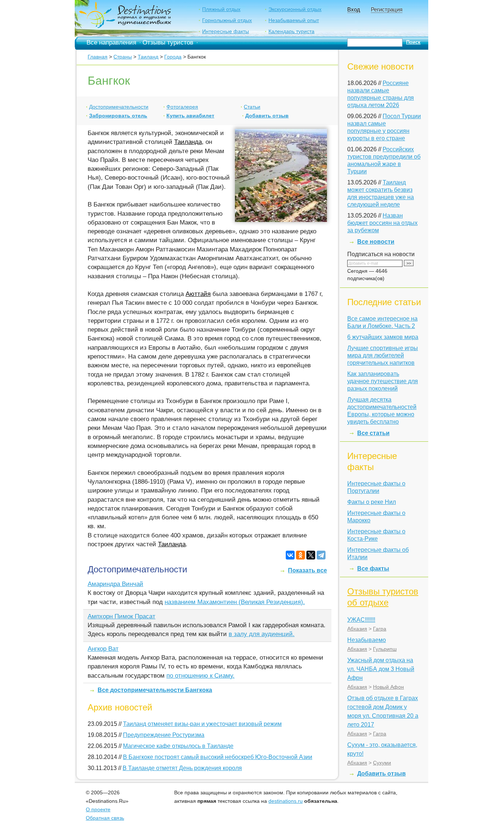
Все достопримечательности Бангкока (155, 690)
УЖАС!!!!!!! (361, 620)
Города (173, 57)
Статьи (252, 107)
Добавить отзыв (267, 116)
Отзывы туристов (168, 42)
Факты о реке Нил (371, 502)
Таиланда (188, 141)
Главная (98, 57)
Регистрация (386, 9)
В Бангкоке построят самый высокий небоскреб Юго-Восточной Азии (217, 757)
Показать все (307, 570)
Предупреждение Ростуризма (163, 735)
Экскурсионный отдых (294, 9)
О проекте (98, 809)
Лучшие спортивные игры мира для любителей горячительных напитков (382, 355)
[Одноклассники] (300, 555)
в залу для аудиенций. (262, 634)
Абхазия (357, 629)
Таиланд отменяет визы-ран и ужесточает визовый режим (202, 724)
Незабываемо (366, 640)
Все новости (375, 242)
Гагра (379, 629)
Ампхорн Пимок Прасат (121, 616)
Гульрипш (385, 649)
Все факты (373, 568)
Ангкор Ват (103, 648)
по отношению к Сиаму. (200, 675)
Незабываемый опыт (293, 20)
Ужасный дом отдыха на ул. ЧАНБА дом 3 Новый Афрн (380, 669)
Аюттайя (198, 293)
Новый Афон (388, 687)
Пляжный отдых (221, 9)
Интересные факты (225, 31)
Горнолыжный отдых (227, 20)
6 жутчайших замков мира (382, 337)
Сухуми (382, 763)
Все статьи (373, 433)
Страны (122, 57)
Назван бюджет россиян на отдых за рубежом (382, 222)
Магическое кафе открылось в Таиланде (178, 746)
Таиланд (148, 57)
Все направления (111, 42)
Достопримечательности (118, 107)
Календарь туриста (291, 31)
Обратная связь (105, 818)
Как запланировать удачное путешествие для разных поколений (382, 381)
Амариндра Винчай (115, 583)
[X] (310, 555)
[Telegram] (321, 555)
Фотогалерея (182, 107)
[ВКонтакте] (290, 555)
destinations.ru (285, 801)
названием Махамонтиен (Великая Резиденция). (235, 602)
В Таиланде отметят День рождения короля (182, 768)
